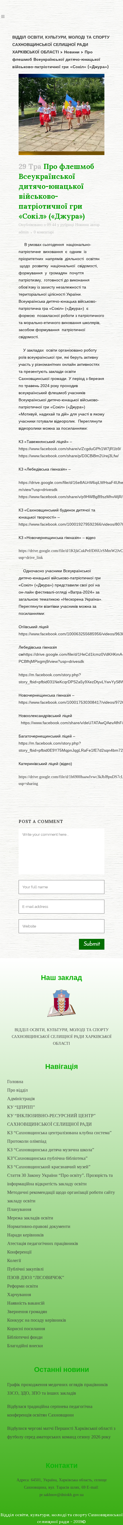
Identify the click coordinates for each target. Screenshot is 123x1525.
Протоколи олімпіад (26, 1141)
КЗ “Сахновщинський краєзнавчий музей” (48, 1166)
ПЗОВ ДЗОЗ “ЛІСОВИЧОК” (35, 1277)
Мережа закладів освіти (30, 1217)
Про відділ (17, 1090)
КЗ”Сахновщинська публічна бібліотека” (47, 1158)
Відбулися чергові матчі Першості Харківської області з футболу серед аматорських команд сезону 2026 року (61, 1432)
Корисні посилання (26, 1328)
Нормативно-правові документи (38, 1226)
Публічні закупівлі (25, 1269)
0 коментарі (44, 232)
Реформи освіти (22, 1286)
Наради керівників (25, 1234)
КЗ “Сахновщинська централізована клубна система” (59, 1132)
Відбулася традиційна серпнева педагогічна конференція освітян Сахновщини (49, 1410)
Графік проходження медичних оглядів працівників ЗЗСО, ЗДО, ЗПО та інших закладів (57, 1389)
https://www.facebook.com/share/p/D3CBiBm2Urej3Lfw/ (69, 456)
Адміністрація (21, 1098)
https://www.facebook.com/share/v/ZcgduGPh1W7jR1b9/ (70, 448)
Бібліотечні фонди (25, 1337)
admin (24, 232)
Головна (15, 1081)
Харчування (19, 1294)
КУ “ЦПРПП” (21, 1107)
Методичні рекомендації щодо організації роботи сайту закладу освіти (61, 1196)
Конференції (19, 1252)
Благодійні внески (25, 1345)
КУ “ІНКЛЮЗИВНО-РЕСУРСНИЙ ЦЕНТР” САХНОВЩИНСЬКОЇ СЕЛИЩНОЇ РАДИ (51, 1120)
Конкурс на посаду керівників (36, 1320)
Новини (82, 225)
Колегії (14, 1260)
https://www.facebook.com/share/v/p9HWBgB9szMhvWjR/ (71, 496)
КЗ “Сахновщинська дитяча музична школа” (50, 1149)
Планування (19, 1209)
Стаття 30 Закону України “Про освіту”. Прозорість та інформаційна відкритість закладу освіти (60, 1179)
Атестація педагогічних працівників (42, 1243)
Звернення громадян (27, 1311)
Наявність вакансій (26, 1303)
